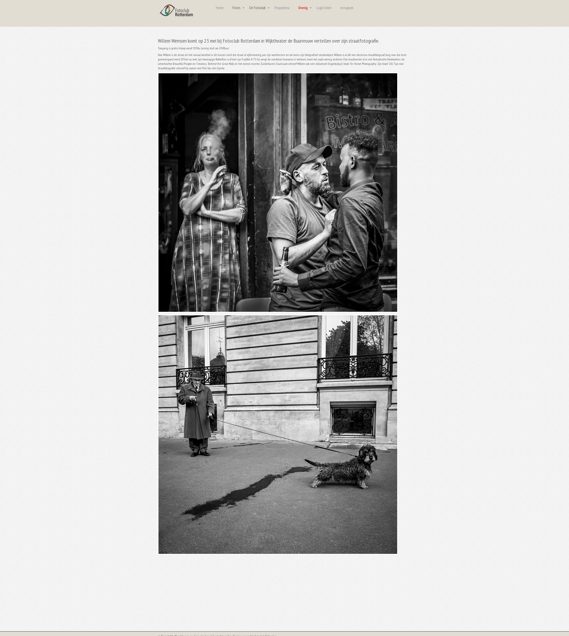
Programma (281, 7)
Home (220, 7)
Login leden (324, 7)
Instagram (346, 7)
